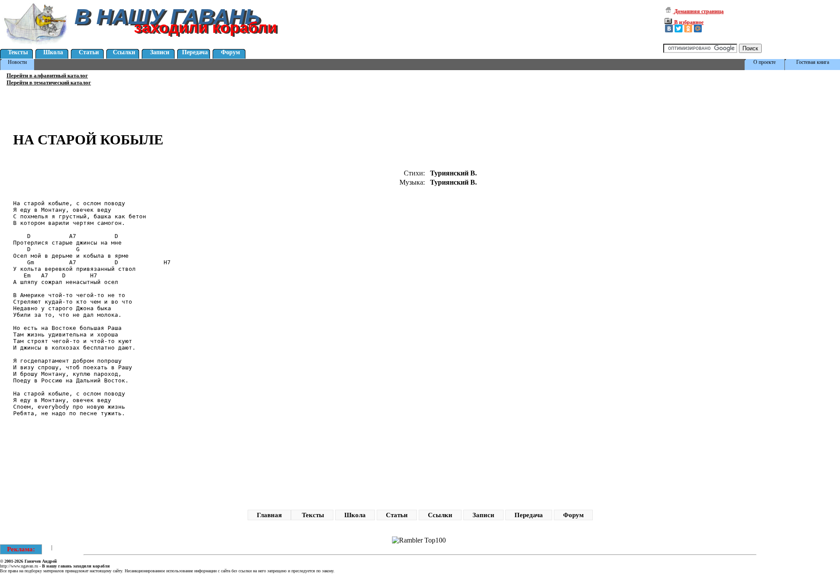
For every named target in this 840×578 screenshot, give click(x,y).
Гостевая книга (812, 62)
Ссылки (124, 52)
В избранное (688, 22)
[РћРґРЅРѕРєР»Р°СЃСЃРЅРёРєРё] (688, 28)
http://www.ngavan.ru (19, 566)
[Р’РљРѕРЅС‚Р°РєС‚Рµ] (669, 28)
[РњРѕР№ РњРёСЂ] (698, 28)
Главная (269, 514)
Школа (53, 52)
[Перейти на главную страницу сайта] (36, 45)
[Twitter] (678, 28)
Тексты (18, 52)
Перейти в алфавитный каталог (47, 75)
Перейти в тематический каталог (49, 82)
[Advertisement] (256, 91)
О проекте (764, 62)
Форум (230, 52)
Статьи (89, 52)
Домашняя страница (698, 11)
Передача (195, 52)
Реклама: (21, 549)
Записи (159, 52)
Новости (17, 62)
